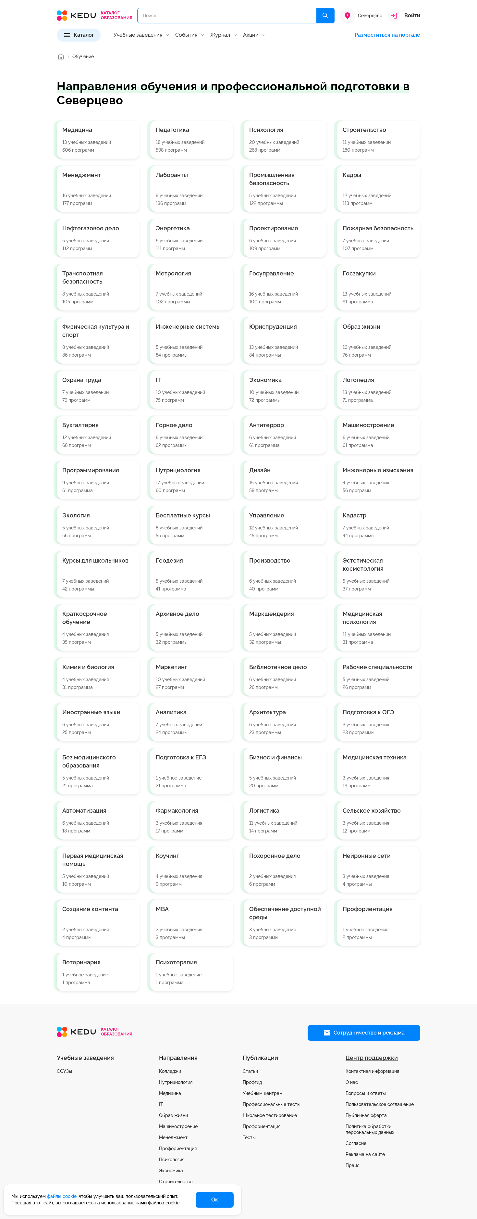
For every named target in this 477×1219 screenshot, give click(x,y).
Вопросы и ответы (366, 1093)
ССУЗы (64, 1071)
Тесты (249, 1137)
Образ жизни (173, 1115)
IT (161, 1104)
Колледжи (170, 1071)
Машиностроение (178, 1126)
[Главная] (61, 56)
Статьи (250, 1071)
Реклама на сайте (365, 1154)
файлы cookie (62, 1196)
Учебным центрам (263, 1093)
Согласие (356, 1143)
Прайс (353, 1165)
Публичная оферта (366, 1115)
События (186, 35)
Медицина (170, 1093)
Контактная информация (372, 1071)
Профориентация (178, 1148)
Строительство (175, 1181)
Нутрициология (175, 1082)
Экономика (171, 1170)
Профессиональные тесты (271, 1104)
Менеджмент (173, 1137)
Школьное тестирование (270, 1115)
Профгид (252, 1082)
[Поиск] (325, 15)
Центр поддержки (372, 1057)
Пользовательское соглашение (380, 1104)
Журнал (220, 35)
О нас (352, 1082)
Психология (171, 1159)
